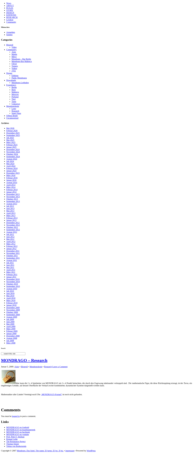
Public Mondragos (19, 78)
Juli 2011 (10, 263)
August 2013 (11, 204)
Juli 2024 (10, 161)
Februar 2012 (11, 246)
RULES (9, 8)
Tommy (15, 66)
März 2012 (10, 244)
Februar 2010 (11, 303)
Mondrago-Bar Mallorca (22, 61)
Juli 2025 (10, 138)
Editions (15, 75)
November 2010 (13, 282)
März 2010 (10, 300)
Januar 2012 (11, 248)
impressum (69, 451)
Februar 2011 (11, 274)
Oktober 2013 (12, 199)
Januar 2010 (11, 305)
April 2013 (10, 213)
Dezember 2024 (13, 149)
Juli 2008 (10, 340)
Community (11, 22)
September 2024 (13, 156)
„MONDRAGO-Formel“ (51, 394)
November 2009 (13, 310)
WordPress (91, 451)
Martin (14, 54)
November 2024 (13, 152)
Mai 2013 (10, 211)
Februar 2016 (11, 178)
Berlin (14, 87)
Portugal (15, 97)
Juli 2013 (10, 206)
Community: (11, 49)
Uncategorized (12, 118)
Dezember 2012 (13, 223)
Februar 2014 (11, 189)
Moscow (15, 94)
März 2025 (10, 142)
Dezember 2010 (13, 279)
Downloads (11, 80)
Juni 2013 (10, 208)
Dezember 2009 (13, 307)
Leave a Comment (59, 367)
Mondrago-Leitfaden (20, 83)
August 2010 (11, 289)
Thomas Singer (12, 444)
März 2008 (10, 343)
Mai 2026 (10, 128)
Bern (14, 90)
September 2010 (13, 286)
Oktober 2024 (12, 154)
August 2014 (11, 182)
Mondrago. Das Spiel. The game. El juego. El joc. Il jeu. (40, 451)
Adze (14, 52)
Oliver (14, 64)
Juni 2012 (10, 237)
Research (15, 111)
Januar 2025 (11, 147)
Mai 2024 (10, 164)
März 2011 (10, 272)
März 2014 (10, 187)
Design (9, 73)
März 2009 (10, 329)
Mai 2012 (10, 239)
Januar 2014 (11, 192)
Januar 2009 (11, 333)
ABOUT (10, 5)
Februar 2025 (11, 145)
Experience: (11, 85)
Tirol (13, 99)
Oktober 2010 (12, 284)
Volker (14, 68)
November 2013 (13, 197)
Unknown (16, 104)
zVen (14, 71)
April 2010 (10, 298)
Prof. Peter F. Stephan (15, 437)
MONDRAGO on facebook (18, 432)
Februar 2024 (11, 168)
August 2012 (11, 232)
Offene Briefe (12, 116)
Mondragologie (12, 106)
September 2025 (13, 135)
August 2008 (11, 338)
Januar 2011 (11, 277)
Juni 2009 (10, 322)
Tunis (14, 101)
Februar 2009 (11, 331)
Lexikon (9, 20)
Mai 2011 (10, 267)
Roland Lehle (12, 439)
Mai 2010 (10, 296)
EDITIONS (11, 15)
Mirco (14, 57)
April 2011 (10, 270)
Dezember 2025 (13, 133)
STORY (9, 10)
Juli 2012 (10, 234)
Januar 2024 (11, 171)
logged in (16, 416)
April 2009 (10, 326)
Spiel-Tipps (16, 113)
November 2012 (13, 225)
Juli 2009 (10, 319)
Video (14, 47)
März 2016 (10, 175)
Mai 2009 (10, 324)
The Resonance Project (15, 441)
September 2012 (13, 230)
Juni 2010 (10, 293)
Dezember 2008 (13, 336)
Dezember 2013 (13, 194)
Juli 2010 (10, 291)
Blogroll (9, 45)
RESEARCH (12, 17)
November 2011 (13, 253)
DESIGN (10, 13)
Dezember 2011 (12, 251)
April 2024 (10, 166)
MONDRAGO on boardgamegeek (20, 430)
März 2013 (10, 215)
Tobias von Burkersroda (16, 446)
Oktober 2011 (12, 256)
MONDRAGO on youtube (17, 434)
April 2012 (10, 241)
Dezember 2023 (13, 173)
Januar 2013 (11, 220)
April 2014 (10, 185)
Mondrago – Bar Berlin (21, 59)
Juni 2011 (10, 265)
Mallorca (15, 92)
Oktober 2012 (12, 227)
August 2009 (11, 317)
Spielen (9, 35)
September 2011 (13, 258)
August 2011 (11, 260)
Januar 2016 (11, 180)
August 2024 (11, 159)
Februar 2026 (11, 131)
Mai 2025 (10, 140)
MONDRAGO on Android (17, 427)
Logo (14, 108)
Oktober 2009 (12, 312)
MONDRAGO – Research (24, 360)
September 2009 (13, 315)
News (8, 3)
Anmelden (10, 32)
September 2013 (13, 201)
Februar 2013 (11, 218)
